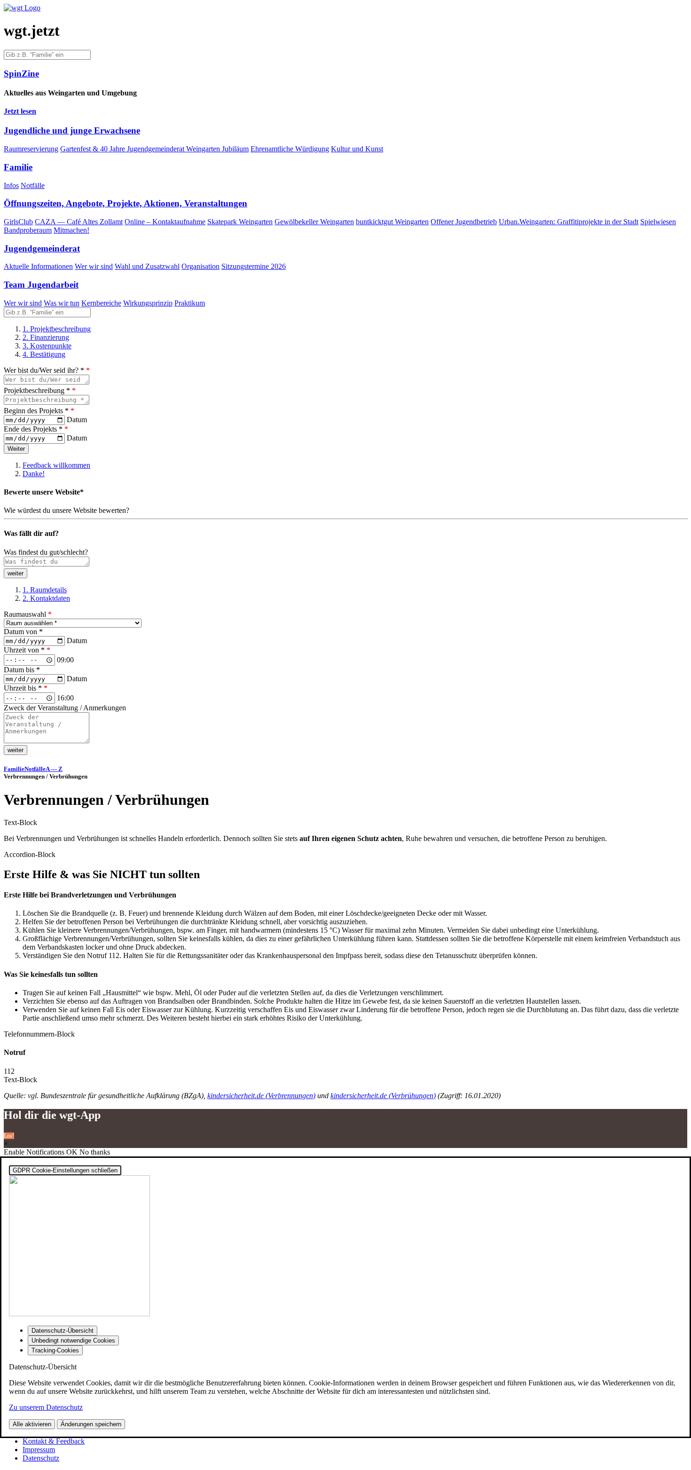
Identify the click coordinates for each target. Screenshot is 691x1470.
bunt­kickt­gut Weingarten (392, 222)
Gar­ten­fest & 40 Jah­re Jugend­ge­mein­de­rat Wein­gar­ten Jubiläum (154, 149)
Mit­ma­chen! (71, 230)
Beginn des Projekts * (39, 411)
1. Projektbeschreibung (57, 329)
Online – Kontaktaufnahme (165, 222)
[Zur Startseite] (22, 8)
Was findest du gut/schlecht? (46, 552)
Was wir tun (61, 303)
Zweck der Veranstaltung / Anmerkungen (65, 708)
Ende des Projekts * (36, 429)
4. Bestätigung (44, 354)
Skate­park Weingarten (240, 222)
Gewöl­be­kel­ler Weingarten (314, 222)
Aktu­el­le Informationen (38, 266)
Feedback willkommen (56, 465)
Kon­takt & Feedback (54, 1441)
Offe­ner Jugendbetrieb (464, 222)
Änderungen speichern (91, 1424)
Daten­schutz (41, 1458)
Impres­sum (39, 1450)
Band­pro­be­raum (28, 230)
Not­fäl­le (33, 185)
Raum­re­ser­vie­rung (31, 149)
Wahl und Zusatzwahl (147, 266)
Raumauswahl (28, 614)
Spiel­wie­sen (658, 222)
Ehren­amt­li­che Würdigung (290, 149)
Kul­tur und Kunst (357, 149)
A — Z (54, 768)
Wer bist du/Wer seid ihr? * (47, 370)
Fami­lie (14, 768)
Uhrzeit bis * (25, 688)
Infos (11, 185)
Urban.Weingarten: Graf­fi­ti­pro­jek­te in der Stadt (568, 222)
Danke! (34, 474)
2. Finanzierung (46, 337)
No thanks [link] (94, 1152)
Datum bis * (22, 670)
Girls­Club (18, 222)
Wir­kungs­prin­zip (148, 303)
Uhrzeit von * (27, 650)
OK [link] (72, 1152)
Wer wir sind (94, 266)
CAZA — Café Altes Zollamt (79, 222)
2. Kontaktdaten (46, 598)
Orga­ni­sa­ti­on (200, 266)
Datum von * (23, 632)
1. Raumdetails (45, 590)
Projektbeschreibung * (40, 390)
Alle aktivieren (32, 1424)
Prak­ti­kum (189, 303)
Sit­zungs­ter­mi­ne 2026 (253, 266)
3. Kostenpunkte (47, 346)
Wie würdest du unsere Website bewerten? (66, 510)
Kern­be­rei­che (101, 303)
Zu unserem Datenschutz (46, 1407)
